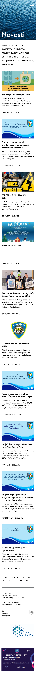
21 (15, 580)
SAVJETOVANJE (8, 49)
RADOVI (14, 53)
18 (29, 577)
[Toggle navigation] (32, 7)
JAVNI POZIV (24, 53)
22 (21, 580)
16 (17, 577)
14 (6, 577)
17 (23, 577)
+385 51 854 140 (7, 598)
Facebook (5, 613)
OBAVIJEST (18, 45)
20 (9, 580)
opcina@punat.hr (19, 598)
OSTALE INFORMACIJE (11, 57)
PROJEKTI (6, 53)
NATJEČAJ (20, 49)
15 (12, 577)
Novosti (13, 35)
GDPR (4, 611)
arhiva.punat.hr (7, 616)
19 (3, 580)
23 (27, 580)
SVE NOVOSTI (7, 64)
